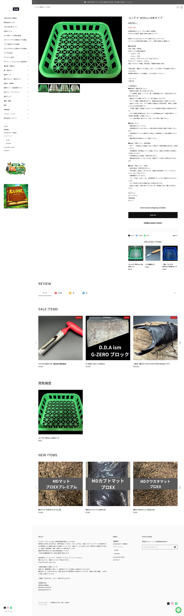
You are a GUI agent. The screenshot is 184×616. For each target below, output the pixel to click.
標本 (5, 105)
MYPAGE (8, 143)
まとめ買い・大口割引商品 (12, 35)
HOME (6, 126)
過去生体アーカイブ (10, 118)
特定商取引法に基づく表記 (57, 602)
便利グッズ (7, 96)
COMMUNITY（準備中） (11, 133)
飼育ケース (7, 75)
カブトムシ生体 (9, 57)
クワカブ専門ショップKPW (42, 7)
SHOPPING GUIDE (9, 147)
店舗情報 (6, 129)
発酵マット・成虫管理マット (13, 88)
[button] (180, 342)
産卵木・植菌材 (9, 83)
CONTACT (7, 150)
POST (132, 235)
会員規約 (67, 602)
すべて (45, 293)
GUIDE (8, 140)
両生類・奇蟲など (9, 66)
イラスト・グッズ (9, 114)
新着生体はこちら (9, 22)
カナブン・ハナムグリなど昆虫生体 (15, 62)
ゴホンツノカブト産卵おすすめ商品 (15, 40)
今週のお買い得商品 (10, 18)
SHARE (140, 235)
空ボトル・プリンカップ (11, 92)
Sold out (153, 215)
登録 (175, 547)
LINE (147, 235)
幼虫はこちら (8, 31)
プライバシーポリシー (43, 602)
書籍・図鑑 (7, 101)
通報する (175, 235)
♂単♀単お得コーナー (11, 27)
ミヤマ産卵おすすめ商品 (11, 44)
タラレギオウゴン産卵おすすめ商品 (15, 48)
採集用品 (6, 109)
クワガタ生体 (8, 53)
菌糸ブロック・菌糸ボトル (12, 79)
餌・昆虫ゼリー (9, 70)
